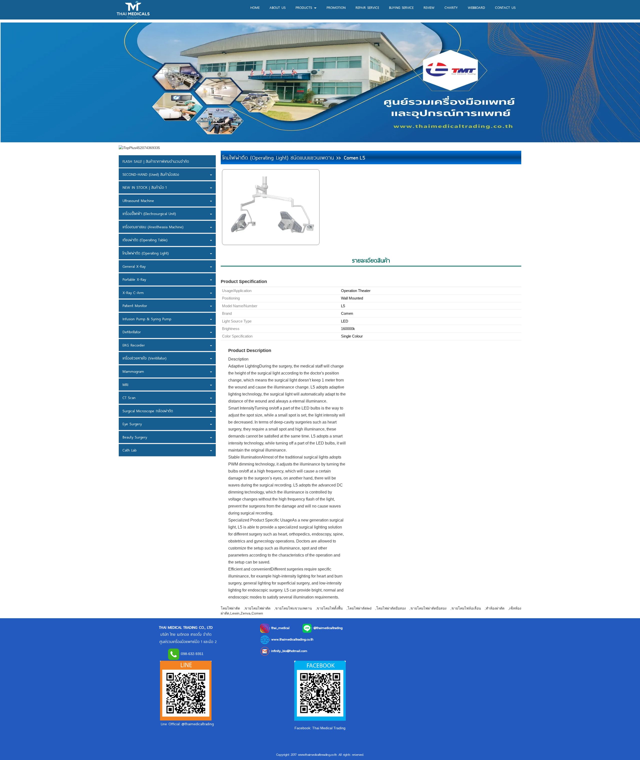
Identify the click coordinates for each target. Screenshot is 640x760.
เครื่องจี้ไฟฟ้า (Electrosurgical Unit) (149, 213)
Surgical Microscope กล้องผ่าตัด (147, 411)
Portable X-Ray (134, 279)
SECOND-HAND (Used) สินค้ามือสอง (150, 174)
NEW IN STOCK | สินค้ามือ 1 (144, 187)
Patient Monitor (134, 305)
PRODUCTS (305, 7)
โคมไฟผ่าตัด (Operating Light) (145, 253)
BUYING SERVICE (401, 7)
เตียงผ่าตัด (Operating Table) (144, 240)
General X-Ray (134, 266)
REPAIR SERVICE (367, 7)
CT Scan (129, 397)
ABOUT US (278, 7)
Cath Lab (129, 450)
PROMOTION (336, 7)
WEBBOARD (476, 7)
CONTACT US (505, 7)
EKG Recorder (133, 345)
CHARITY (451, 7)
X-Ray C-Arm (133, 292)
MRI (125, 384)
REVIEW (429, 7)
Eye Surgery (132, 424)
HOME (255, 7)
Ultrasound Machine (138, 200)
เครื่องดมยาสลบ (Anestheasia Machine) (152, 227)
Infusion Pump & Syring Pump (146, 319)
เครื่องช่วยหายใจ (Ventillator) (144, 358)
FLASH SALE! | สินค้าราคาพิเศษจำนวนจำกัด (155, 161)
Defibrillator (131, 332)
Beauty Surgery (134, 437)
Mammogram (133, 371)
